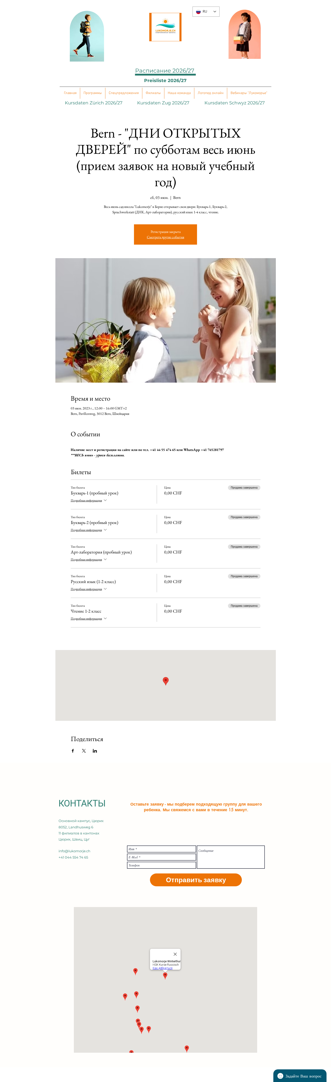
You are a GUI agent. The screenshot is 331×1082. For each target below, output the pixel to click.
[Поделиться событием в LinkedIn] (95, 751)
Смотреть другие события (165, 237)
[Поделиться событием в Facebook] (73, 751)
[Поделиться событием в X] (84, 751)
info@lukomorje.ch (74, 851)
